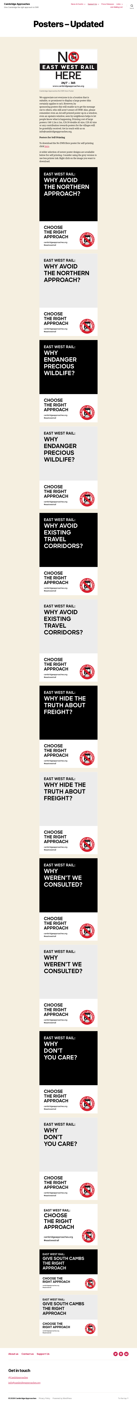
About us (13, 1353)
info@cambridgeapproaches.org (24, 1382)
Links (118, 4)
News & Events (77, 4)
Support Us (92, 4)
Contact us (27, 1353)
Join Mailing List (116, 7)
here (47, 146)
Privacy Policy (44, 1398)
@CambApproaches (18, 1377)
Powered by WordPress (62, 1398)
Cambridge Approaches (17, 4)
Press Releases (107, 4)
